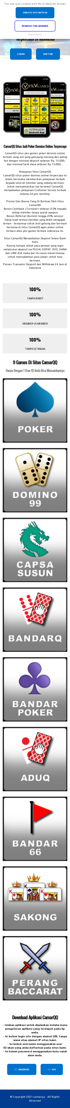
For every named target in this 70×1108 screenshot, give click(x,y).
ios (54, 1069)
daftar (48, 54)
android (23, 1069)
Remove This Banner (35, 26)
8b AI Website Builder (52, 3)
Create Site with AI (35, 12)
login (21, 54)
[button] (35, 410)
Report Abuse (35, 34)
